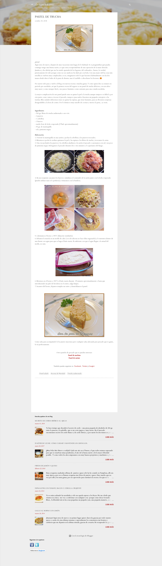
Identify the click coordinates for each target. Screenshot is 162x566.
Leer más (109, 437)
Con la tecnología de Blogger (82, 536)
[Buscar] (130, 5)
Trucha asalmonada (74, 373)
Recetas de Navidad (58, 373)
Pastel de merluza (74, 355)
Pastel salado (43, 373)
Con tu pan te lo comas (45, 4)
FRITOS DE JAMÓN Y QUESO (46, 466)
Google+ (92, 366)
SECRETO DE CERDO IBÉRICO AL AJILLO (51, 421)
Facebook (77, 366)
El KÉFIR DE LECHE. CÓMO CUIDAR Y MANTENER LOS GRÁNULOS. (61, 443)
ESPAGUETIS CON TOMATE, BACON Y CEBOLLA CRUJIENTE (58, 488)
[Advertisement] (126, 40)
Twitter (84, 366)
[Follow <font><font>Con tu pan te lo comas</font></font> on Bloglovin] (38, 551)
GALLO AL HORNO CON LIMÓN (47, 511)
